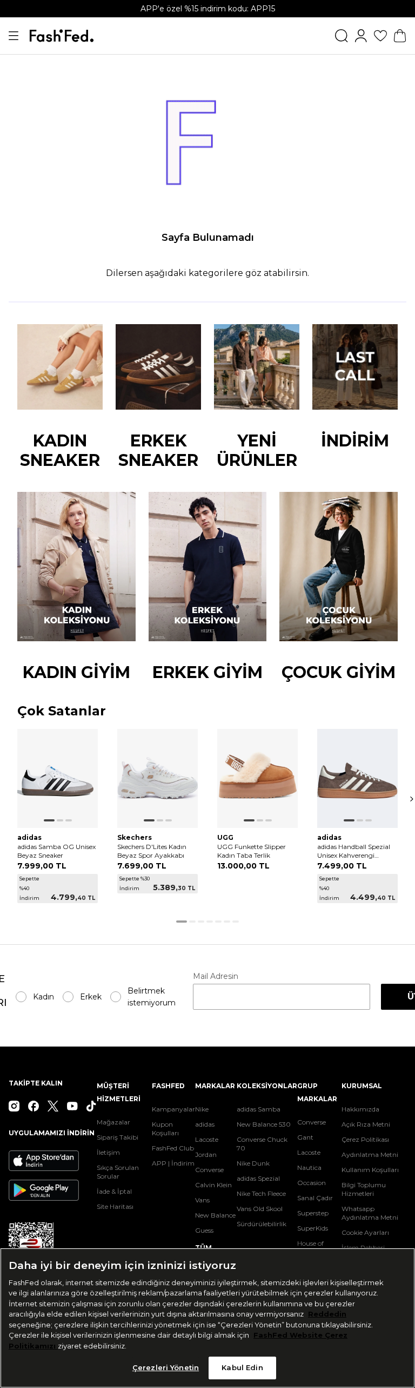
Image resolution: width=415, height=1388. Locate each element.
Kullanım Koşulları (370, 1170)
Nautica (309, 1167)
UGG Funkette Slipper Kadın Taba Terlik (251, 851)
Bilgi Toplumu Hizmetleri (364, 1189)
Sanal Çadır (315, 1198)
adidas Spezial (258, 1178)
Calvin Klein (213, 1185)
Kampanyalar (173, 1109)
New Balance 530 (264, 1124)
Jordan (206, 1154)
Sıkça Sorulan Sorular (118, 1171)
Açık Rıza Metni (366, 1124)
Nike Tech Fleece (261, 1193)
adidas (205, 1124)
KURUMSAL (362, 1086)
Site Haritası (115, 1206)
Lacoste (206, 1139)
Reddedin (327, 1314)
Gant (305, 1137)
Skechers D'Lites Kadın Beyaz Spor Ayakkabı (151, 851)
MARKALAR (215, 1086)
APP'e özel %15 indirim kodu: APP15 (207, 9)
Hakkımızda (360, 1109)
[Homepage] (61, 35)
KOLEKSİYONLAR (267, 1086)
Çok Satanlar (61, 711)
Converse (209, 1170)
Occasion (311, 1183)
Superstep (313, 1213)
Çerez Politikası (365, 1139)
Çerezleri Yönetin (165, 1367)
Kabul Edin (242, 1367)
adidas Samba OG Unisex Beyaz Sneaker (56, 851)
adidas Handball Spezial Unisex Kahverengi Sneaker (353, 851)
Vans (202, 1200)
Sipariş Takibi (117, 1137)
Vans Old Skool (260, 1209)
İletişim (108, 1152)
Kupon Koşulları (165, 1128)
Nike (202, 1109)
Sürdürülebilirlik (261, 1224)
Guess (204, 1230)
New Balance (215, 1215)
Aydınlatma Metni (370, 1154)
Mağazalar (113, 1122)
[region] (207, 1318)
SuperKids (312, 1228)
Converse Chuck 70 (262, 1143)
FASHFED (168, 1086)
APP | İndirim (173, 1163)
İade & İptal (114, 1191)
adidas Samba (258, 1109)
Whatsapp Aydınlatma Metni (370, 1213)
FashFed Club (173, 1148)
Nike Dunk (253, 1163)
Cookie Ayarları (365, 1232)
